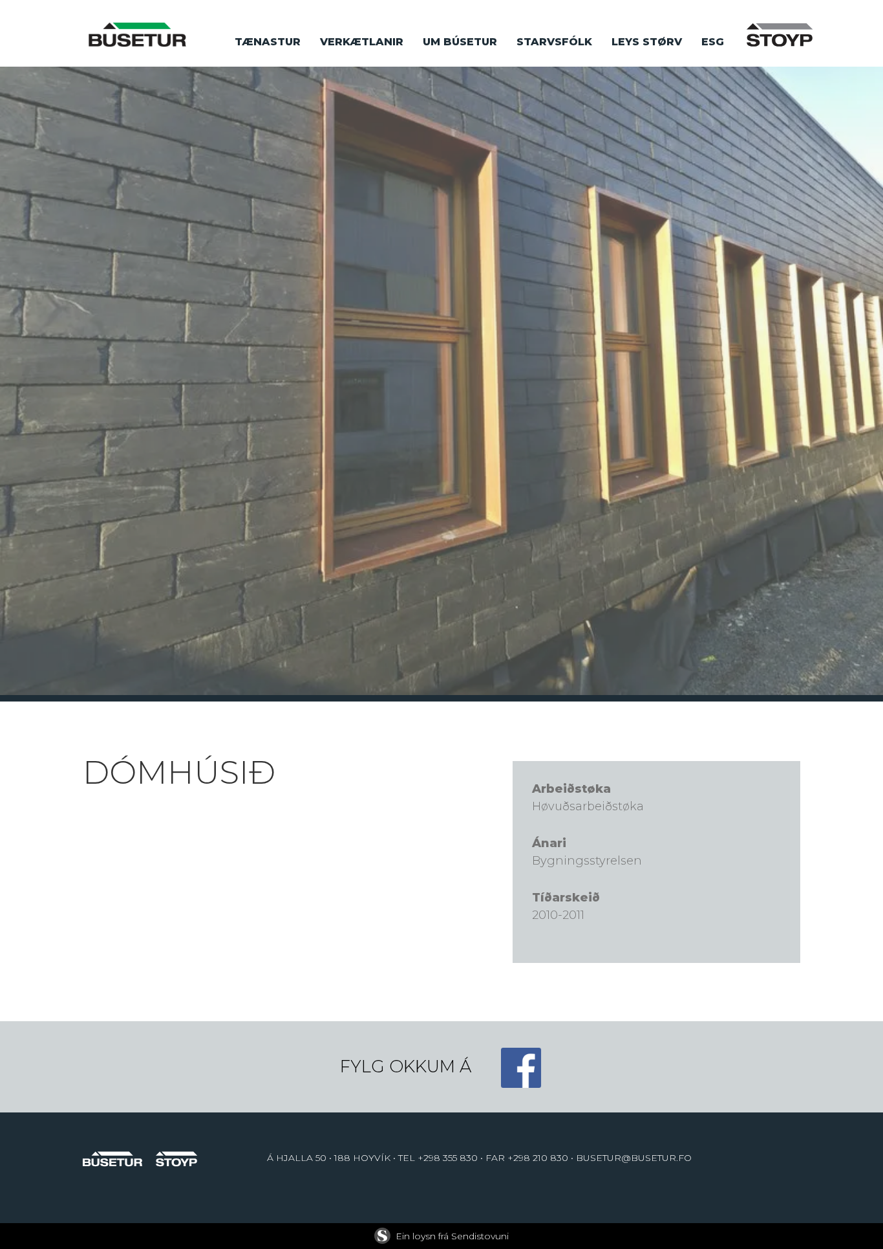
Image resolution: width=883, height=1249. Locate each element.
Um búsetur (460, 42)
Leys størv (647, 42)
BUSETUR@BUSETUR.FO (634, 1158)
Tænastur (268, 42)
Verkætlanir (361, 42)
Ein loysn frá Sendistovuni (452, 1236)
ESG (712, 42)
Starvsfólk (554, 42)
